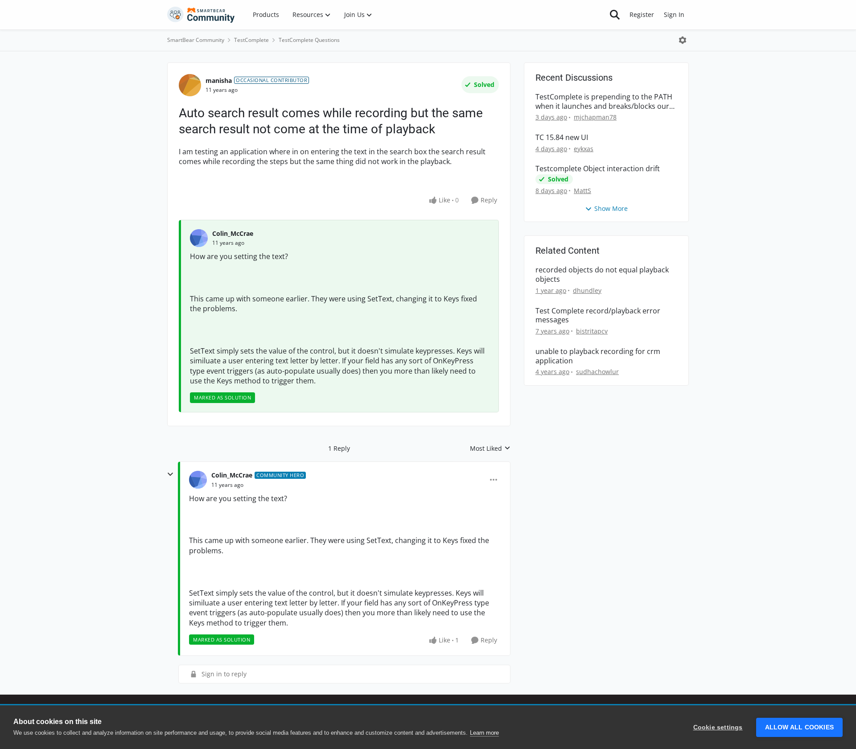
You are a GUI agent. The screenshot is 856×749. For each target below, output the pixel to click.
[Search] (614, 14)
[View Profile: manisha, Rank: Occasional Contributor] (190, 85)
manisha (219, 80)
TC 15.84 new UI (561, 137)
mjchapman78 (595, 117)
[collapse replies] (170, 474)
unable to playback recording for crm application (597, 356)
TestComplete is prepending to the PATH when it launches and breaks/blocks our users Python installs (603, 101)
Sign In (674, 14)
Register (642, 14)
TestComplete (251, 40)
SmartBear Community (195, 40)
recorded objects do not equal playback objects (602, 274)
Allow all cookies (799, 727)
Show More (611, 208)
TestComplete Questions (309, 40)
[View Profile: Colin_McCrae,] (199, 238)
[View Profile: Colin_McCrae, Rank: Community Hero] (198, 480)
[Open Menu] (682, 40)
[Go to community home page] (201, 15)
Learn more (484, 732)
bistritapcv (592, 331)
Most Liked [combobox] (490, 448)
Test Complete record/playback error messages (597, 315)
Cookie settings (718, 727)
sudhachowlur (597, 371)
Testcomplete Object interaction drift (597, 168)
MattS (582, 190)
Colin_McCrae (232, 233)
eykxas (583, 148)
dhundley (587, 290)
